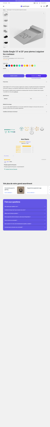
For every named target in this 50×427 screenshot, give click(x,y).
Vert (14, 66)
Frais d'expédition (11, 58)
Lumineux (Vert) (35, 66)
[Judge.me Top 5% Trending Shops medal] (32, 133)
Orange (27, 66)
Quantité (4, 68)
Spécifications (6, 95)
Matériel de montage (7, 104)
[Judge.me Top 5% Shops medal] (42, 129)
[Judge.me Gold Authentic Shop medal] (27, 129)
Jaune (25, 66)
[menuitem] (5, 3)
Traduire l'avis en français (11, 169)
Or (32, 66)
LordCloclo (15, 91)
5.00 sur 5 (28, 141)
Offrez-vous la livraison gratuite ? (11, 213)
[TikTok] (37, 3)
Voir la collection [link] (8, 192)
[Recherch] (41, 6)
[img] (7, 159)
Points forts (5, 81)
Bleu (9, 66)
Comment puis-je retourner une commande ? (14, 227)
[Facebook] (34, 3)
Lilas (22, 66)
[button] (18, 146)
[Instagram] (36, 3)
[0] (46, 6)
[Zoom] (44, 13)
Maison (4, 9)
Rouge (12, 66)
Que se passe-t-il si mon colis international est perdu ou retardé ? (18, 223)
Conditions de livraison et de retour (10, 111)
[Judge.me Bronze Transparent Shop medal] (37, 129)
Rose (30, 66)
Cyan (19, 66)
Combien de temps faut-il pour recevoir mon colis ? (15, 210)
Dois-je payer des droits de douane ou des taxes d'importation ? (18, 216)
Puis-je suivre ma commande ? (11, 220)
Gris (17, 66)
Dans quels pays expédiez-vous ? (11, 206)
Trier (7, 66)
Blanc (4, 66)
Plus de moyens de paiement (36, 78)
